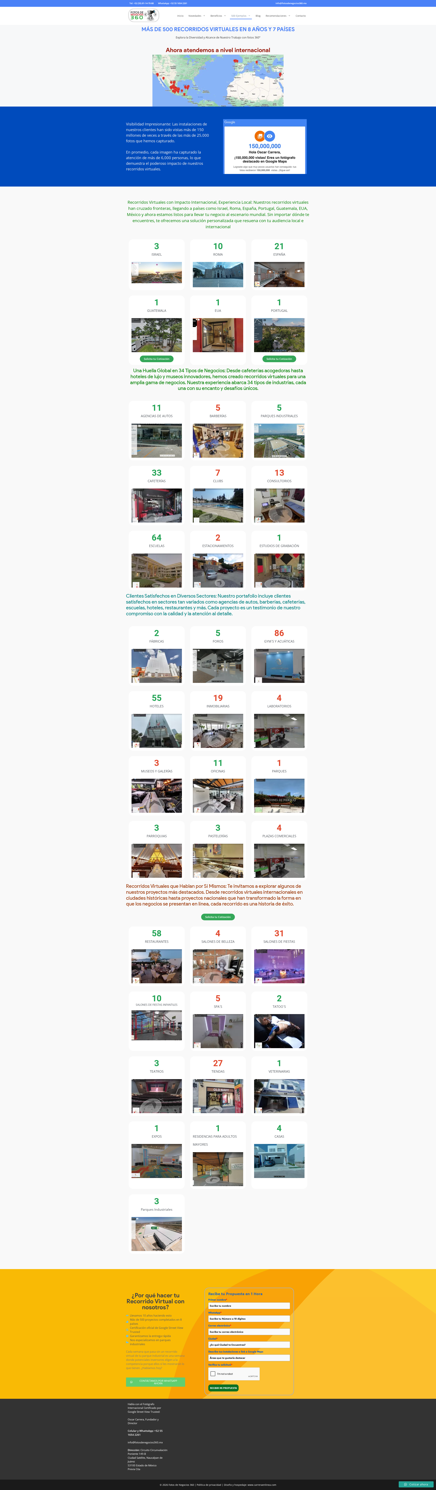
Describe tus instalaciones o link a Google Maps (235, 1351)
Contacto (301, 15)
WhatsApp (214, 1312)
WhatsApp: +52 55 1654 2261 (172, 3)
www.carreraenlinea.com (262, 1484)
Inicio (180, 15)
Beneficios (216, 15)
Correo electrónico (219, 1325)
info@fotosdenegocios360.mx (291, 3)
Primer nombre (217, 1299)
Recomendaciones (276, 15)
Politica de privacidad (209, 1484)
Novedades (195, 15)
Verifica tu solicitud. (220, 1364)
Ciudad (212, 1338)
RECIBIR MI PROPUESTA (223, 1388)
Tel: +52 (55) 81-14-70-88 (141, 3)
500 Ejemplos (238, 15)
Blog (258, 15)
